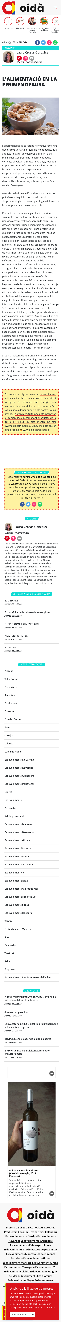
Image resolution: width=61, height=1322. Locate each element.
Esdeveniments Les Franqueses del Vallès (27, 977)
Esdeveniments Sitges (16, 904)
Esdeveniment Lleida (16, 880)
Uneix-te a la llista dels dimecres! (32, 1288)
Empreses (10, 969)
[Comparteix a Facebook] (37, 42)
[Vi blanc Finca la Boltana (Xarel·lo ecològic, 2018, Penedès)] (32, 1124)
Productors (10, 703)
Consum (9, 711)
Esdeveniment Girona (16, 856)
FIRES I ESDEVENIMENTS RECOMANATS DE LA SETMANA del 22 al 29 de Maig (30, 999)
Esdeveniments (13, 800)
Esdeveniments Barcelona (19, 832)
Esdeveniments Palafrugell (19, 783)
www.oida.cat (48, 394)
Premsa (8, 671)
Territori (9, 953)
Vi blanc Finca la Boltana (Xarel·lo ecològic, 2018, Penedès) (23, 1173)
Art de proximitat (14, 816)
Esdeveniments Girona (17, 840)
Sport (7, 937)
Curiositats (10, 687)
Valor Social (10, 679)
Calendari (9, 743)
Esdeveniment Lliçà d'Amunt (20, 896)
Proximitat (10, 808)
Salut (7, 961)
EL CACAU (10, 647)
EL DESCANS (11, 600)
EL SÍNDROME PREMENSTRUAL (22, 624)
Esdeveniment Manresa (17, 848)
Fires (7, 727)
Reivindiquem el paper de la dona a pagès (27, 1038)
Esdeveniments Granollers (19, 775)
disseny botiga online (16, 1012)
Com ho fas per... (13, 719)
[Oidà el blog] (23, 8)
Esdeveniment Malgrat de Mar (21, 888)
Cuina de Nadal (12, 751)
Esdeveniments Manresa (18, 824)
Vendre (8, 921)
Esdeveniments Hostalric (18, 913)
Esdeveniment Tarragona (18, 864)
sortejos (9, 735)
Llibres (8, 792)
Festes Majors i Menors (17, 929)
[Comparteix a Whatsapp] (55, 42)
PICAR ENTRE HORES (16, 635)
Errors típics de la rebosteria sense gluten (27, 612)
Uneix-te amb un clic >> (22, 1314)
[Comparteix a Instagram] (49, 42)
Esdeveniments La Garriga (19, 759)
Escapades (10, 945)
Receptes (9, 695)
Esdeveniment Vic (14, 872)
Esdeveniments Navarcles (18, 767)
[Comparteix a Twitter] (43, 42)
